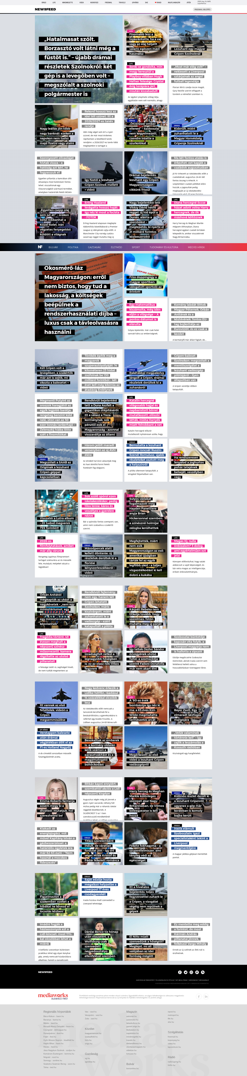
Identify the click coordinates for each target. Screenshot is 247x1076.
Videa (81, 2)
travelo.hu (130, 1040)
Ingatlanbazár (174, 2)
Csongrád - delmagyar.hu (54, 1030)
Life (54, 2)
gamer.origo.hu (133, 1026)
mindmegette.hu (133, 1037)
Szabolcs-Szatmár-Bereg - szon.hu (59, 1064)
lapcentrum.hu (174, 1047)
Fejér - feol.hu (49, 1037)
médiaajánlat (204, 980)
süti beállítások (181, 980)
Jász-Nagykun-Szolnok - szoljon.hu (59, 1050)
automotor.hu (132, 1020)
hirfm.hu (171, 1065)
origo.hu (88, 1043)
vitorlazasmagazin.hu (136, 1047)
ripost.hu (172, 1012)
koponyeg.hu (174, 1040)
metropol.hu (173, 1015)
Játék (189, 2)
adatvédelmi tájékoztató (145, 980)
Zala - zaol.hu (91, 1018)
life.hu (170, 1018)
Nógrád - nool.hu (51, 1057)
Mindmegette (67, 2)
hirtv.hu (88, 1040)
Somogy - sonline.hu (52, 1060)
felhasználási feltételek (165, 980)
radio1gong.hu (174, 1062)
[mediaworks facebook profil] (199, 996)
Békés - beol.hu (50, 1023)
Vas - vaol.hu (91, 1012)
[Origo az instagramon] (191, 972)
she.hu (171, 1022)
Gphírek (135, 2)
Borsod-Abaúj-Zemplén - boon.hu (58, 1026)
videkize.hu (131, 1050)
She (146, 2)
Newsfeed (94, 2)
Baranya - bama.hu (52, 1020)
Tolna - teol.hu (49, 1067)
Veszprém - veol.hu (93, 1015)
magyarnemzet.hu (93, 1033)
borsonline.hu (132, 1068)
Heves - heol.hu (50, 1047)
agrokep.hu (90, 1062)
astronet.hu (131, 1016)
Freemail (108, 2)
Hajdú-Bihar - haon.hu (53, 1043)
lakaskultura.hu (133, 1023)
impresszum (193, 980)
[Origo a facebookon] (180, 972)
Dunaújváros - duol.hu (53, 1033)
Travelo (122, 2)
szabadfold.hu (91, 1037)
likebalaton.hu (132, 1030)
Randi (159, 2)
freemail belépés (202, 9)
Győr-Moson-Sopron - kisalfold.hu (58, 1040)
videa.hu (172, 1043)
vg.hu (87, 1058)
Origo (44, 2)
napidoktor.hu (132, 1033)
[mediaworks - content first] (53, 996)
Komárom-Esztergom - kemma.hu (58, 1054)
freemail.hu (173, 1037)
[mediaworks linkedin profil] (206, 996)
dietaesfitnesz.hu (134, 1043)
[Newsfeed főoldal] (45, 972)
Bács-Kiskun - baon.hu (53, 1016)
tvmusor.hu (131, 1054)
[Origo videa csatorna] (197, 972)
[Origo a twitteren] (185, 972)
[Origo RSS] (203, 972)
